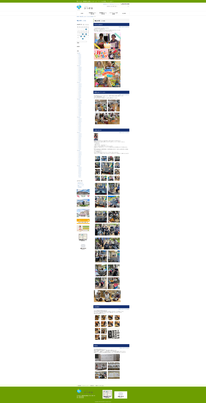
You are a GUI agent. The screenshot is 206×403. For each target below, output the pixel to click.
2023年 (79, 99)
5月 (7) (80, 58)
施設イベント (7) (80, 185)
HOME (78, 16)
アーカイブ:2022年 (90, 16)
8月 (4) (80, 172)
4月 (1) (80, 60)
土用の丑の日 (97, 130)
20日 (126, 309)
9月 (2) (80, 171)
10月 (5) (80, 69)
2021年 (79, 132)
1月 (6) (80, 97)
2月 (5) (80, 62)
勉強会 (96, 345)
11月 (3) (80, 168)
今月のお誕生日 (98, 24)
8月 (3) (80, 89)
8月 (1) (80, 54)
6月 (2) (80, 126)
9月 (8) (80, 156)
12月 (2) (80, 83)
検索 (78, 42)
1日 (127, 348)
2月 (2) (80, 96)
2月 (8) (80, 79)
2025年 (79, 65)
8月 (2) (80, 124)
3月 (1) (80, 176)
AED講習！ (97, 307)
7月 (124, 94)
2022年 (79, 117)
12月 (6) (80, 67)
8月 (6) (80, 157)
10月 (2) (80, 121)
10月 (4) (80, 136)
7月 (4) (80, 158)
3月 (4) (80, 61)
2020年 (79, 150)
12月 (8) (80, 133)
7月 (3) (80, 174)
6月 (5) (80, 175)
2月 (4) (80, 147)
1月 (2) (80, 164)
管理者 (120, 94)
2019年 (79, 165)
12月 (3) (80, 118)
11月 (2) (80, 85)
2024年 (79, 82)
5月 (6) (80, 110)
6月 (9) (80, 57)
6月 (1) (80, 75)
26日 (126, 94)
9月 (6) (80, 122)
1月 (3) (80, 80)
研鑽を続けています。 (100, 92)
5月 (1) (80, 128)
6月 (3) (80, 92)
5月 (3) (80, 143)
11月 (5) (80, 68)
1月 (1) (80, 64)
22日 (127, 132)
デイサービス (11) (81, 184)
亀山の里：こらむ (83, 16)
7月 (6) (80, 90)
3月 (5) (80, 112)
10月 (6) (80, 86)
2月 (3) (80, 114)
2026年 (79, 53)
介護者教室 (80, 187)
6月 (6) (80, 108)
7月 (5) (80, 125)
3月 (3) (80, 78)
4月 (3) (80, 111)
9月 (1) (80, 71)
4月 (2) (80, 76)
